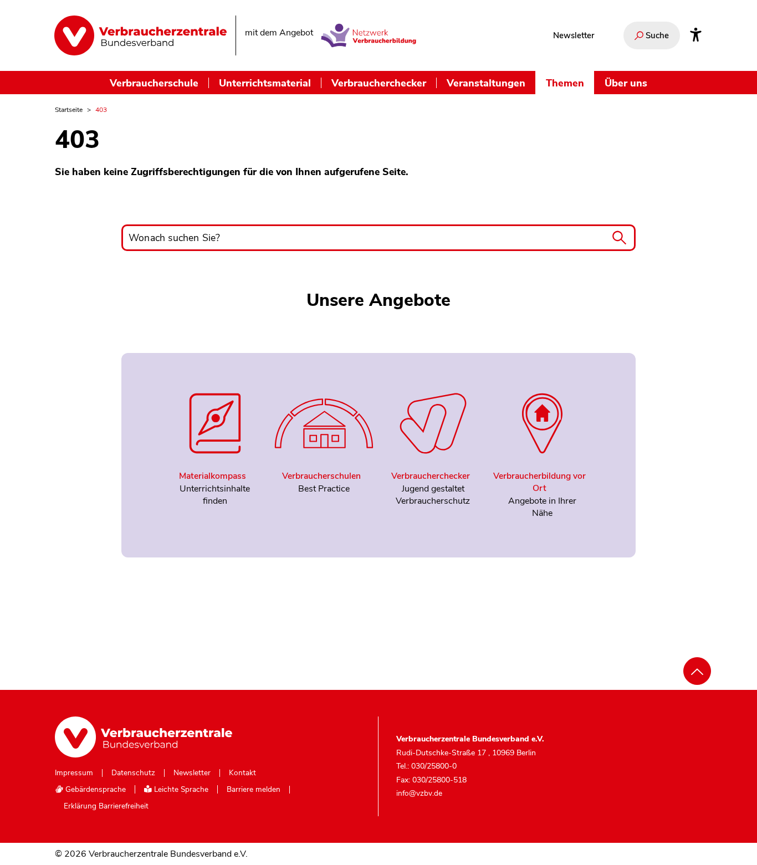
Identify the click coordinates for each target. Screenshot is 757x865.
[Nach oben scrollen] (697, 671)
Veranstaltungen (486, 83)
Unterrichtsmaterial (265, 83)
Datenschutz (133, 773)
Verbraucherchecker (378, 83)
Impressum (74, 773)
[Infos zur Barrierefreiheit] (696, 35)
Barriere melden (253, 790)
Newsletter (573, 35)
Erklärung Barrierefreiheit (106, 806)
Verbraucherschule (154, 83)
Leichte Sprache (180, 789)
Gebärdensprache (94, 789)
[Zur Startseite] (140, 35)
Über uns (626, 83)
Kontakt (242, 773)
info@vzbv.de (419, 793)
